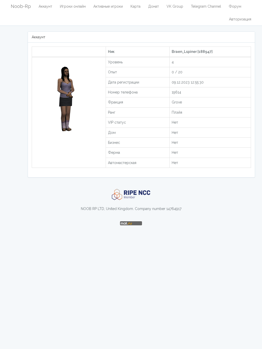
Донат (153, 6)
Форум (235, 6)
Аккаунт (45, 6)
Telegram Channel (206, 6)
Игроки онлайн (73, 6)
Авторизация (240, 19)
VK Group (175, 6)
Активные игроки (108, 6)
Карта (135, 6)
